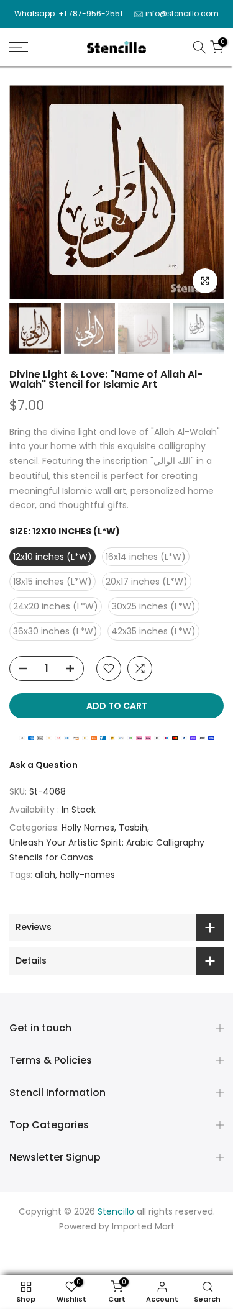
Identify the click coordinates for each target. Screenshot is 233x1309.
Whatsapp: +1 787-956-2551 (68, 13)
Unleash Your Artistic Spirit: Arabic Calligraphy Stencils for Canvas (106, 850)
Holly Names (88, 827)
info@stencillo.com (182, 13)
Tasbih (133, 827)
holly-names (87, 875)
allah (45, 875)
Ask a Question (43, 765)
